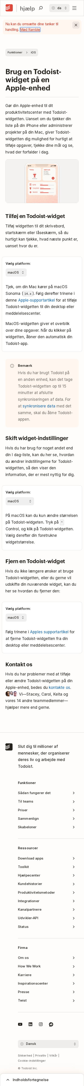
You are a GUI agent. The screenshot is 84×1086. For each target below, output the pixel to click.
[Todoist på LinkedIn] (30, 1025)
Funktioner (15, 52)
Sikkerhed (25, 1055)
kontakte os (59, 687)
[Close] (76, 25)
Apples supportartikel (49, 632)
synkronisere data (39, 406)
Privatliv (40, 1055)
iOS (33, 52)
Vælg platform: (18, 263)
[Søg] (41, 8)
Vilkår (53, 1055)
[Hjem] (9, 8)
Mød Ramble (30, 29)
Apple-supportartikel (36, 300)
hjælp (27, 8)
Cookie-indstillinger (32, 1060)
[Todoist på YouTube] (20, 1025)
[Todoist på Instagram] (41, 1025)
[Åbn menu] (74, 8)
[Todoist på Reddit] (51, 1025)
